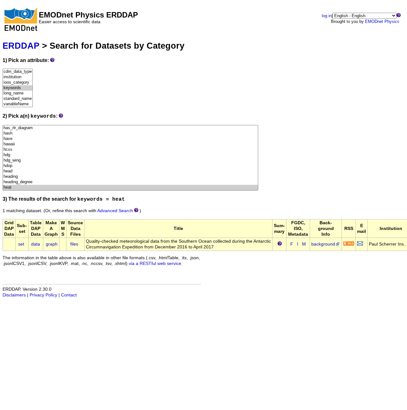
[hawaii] (130, 144)
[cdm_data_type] (17, 71)
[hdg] (130, 155)
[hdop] (130, 166)
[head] (130, 171)
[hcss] (130, 149)
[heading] (130, 176)
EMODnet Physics (382, 21)
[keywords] (17, 88)
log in (327, 15)
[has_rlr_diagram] (130, 128)
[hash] (130, 133)
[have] (130, 139)
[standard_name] (17, 98)
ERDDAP (21, 46)
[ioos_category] (17, 82)
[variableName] (17, 104)
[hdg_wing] (130, 160)
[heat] (130, 187)
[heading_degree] (130, 182)
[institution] (17, 77)
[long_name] (17, 93)
